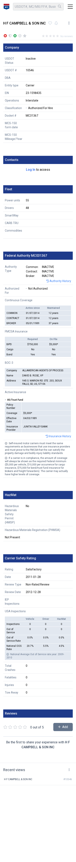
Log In (30, 170)
